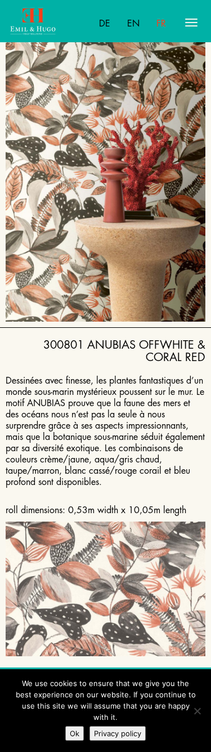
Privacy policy (117, 733)
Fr (161, 23)
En (133, 23)
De (104, 23)
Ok (74, 733)
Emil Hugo (53, 22)
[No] (197, 711)
